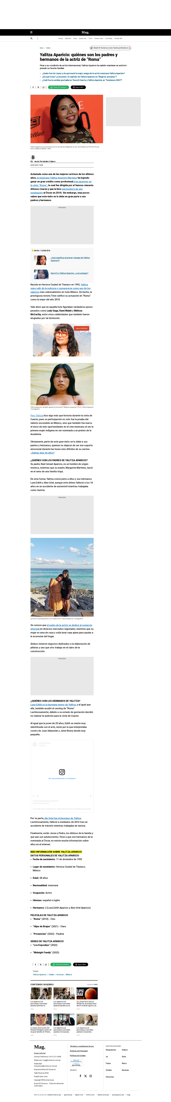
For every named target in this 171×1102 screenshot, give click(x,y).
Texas (75, 38)
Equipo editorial (39, 1053)
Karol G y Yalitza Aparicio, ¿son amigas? (69, 273)
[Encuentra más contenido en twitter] (38, 87)
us (107, 1057)
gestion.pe (68, 1095)
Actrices (60, 974)
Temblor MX (118, 38)
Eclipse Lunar (99, 38)
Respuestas (111, 1050)
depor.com (79, 1095)
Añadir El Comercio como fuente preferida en (110, 48)
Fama (108, 1063)
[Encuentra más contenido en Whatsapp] (43, 87)
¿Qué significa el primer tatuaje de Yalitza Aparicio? (70, 259)
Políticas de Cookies (78, 1056)
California (68, 38)
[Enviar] (31, 39)
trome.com (90, 1095)
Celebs (51, 974)
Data (124, 1057)
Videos (125, 1050)
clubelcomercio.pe (54, 1095)
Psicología (108, 38)
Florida (60, 38)
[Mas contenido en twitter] (85, 1076)
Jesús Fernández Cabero (44, 161)
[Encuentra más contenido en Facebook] (33, 87)
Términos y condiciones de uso (82, 1046)
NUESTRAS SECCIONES (113, 1046)
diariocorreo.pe (103, 1095)
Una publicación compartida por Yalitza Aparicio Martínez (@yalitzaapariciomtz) (62, 809)
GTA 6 (90, 38)
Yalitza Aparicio (40, 974)
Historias (110, 1077)
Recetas (125, 1070)
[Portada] (39, 1051)
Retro (124, 1063)
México (69, 974)
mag (128, 1095)
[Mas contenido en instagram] (90, 1076)
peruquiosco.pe (118, 1095)
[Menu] (32, 32)
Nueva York (82, 38)
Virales (109, 1070)
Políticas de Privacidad (79, 1051)
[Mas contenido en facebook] (80, 1076)
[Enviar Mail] (31, 161)
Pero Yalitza (37, 415)
